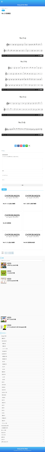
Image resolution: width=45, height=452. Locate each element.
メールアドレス (5, 175)
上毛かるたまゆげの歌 (12, 265)
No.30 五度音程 (7, 223)
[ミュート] (38, 55)
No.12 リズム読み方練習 (9, 252)
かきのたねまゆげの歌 (12, 280)
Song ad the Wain (22, 5)
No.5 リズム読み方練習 (9, 242)
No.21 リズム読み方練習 (9, 203)
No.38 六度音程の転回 (29, 242)
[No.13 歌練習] (24, 146)
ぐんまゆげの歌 (11, 273)
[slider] (41, 56)
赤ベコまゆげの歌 (11, 319)
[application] (22, 56)
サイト (3, 179)
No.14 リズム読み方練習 (9, 253)
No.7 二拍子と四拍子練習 (30, 203)
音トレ (4, 150)
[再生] (3, 55)
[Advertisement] (22, 23)
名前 (3, 170)
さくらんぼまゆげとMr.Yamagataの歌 (16, 327)
